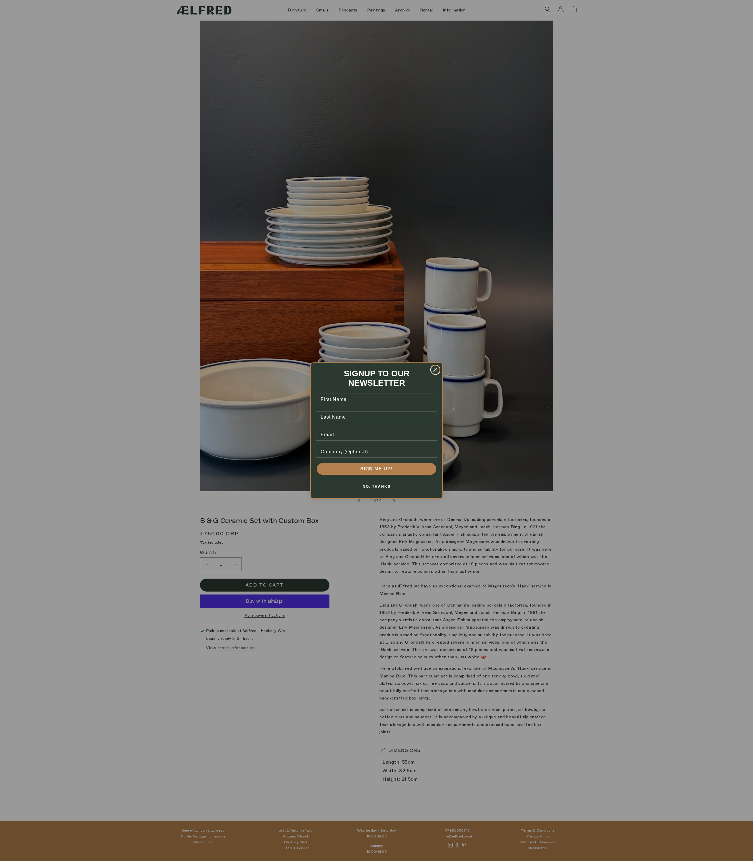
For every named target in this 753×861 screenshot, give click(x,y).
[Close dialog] (435, 369)
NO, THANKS (377, 486)
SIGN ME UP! (376, 468)
